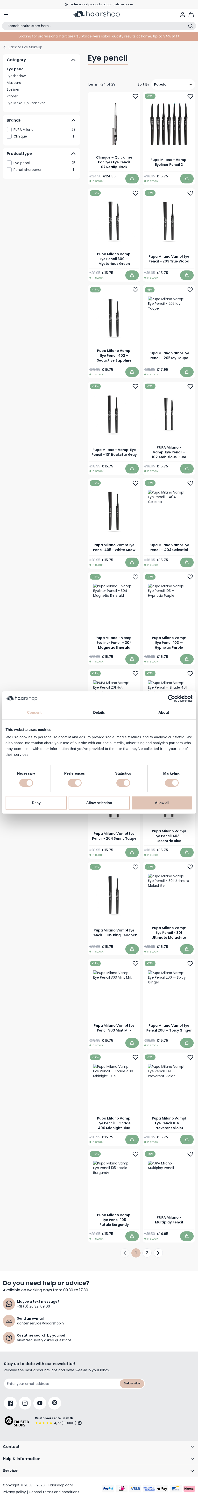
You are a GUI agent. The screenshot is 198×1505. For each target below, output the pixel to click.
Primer (12, 96)
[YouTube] (39, 1403)
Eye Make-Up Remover (26, 103)
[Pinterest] (54, 1403)
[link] (41, 129)
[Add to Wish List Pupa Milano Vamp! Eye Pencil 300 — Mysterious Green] (135, 193)
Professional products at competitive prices (102, 4)
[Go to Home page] (99, 14)
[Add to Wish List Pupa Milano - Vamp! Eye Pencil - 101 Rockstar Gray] (135, 386)
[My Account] (182, 14)
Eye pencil (16, 69)
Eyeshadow (16, 75)
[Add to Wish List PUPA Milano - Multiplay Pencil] (190, 1154)
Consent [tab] (34, 712)
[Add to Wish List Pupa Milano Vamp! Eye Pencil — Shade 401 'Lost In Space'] (190, 673)
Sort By (143, 84)
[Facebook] (10, 1403)
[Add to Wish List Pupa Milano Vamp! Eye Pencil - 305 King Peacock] (135, 867)
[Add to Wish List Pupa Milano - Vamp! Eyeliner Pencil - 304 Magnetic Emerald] (135, 577)
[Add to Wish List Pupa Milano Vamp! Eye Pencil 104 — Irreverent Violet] (190, 1057)
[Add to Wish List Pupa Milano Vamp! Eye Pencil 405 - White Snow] (135, 483)
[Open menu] (6, 14)
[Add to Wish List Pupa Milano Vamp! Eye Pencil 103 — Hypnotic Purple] (190, 577)
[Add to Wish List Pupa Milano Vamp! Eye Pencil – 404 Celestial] (190, 483)
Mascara (14, 82)
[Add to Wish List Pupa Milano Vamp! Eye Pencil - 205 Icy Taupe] (190, 290)
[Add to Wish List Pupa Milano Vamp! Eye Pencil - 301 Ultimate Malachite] (190, 867)
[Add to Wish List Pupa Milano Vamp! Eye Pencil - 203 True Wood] (190, 193)
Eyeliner (13, 89)
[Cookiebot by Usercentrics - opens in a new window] (171, 698)
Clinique (44, 136)
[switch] (75, 783)
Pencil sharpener (44, 169)
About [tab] (163, 712)
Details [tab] (99, 712)
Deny (36, 803)
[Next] (158, 1252)
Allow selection (99, 803)
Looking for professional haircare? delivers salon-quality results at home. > (99, 36)
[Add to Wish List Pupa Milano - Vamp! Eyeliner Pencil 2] (190, 96)
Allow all (162, 803)
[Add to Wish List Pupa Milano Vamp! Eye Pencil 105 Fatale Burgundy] (135, 1154)
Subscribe (132, 1383)
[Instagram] (25, 1403)
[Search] (190, 26)
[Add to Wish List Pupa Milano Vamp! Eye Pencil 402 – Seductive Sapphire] (135, 290)
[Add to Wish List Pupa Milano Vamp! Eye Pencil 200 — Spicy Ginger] (190, 963)
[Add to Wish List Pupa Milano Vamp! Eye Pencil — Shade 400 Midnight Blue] (135, 1057)
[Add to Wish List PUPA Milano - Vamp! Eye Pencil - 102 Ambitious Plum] (190, 386)
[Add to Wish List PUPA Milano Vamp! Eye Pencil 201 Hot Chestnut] (135, 673)
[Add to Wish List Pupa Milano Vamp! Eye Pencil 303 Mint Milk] (135, 963)
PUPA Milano (45, 129)
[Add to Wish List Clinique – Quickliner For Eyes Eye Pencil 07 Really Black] (135, 96)
